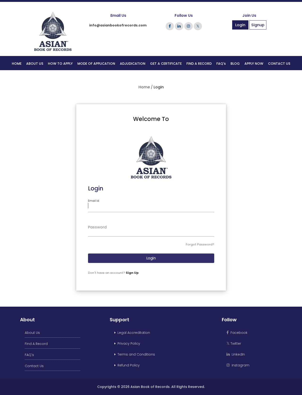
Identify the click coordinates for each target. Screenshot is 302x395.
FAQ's (221, 63)
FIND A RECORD (199, 63)
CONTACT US (279, 63)
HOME (16, 63)
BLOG (235, 63)
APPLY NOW (253, 63)
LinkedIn (237, 354)
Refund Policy (128, 365)
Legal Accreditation (133, 332)
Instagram (239, 365)
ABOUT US (34, 63)
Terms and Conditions (135, 354)
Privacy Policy (128, 343)
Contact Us (34, 366)
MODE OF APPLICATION (96, 63)
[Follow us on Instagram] (188, 26)
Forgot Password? (200, 244)
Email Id (93, 201)
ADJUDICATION (132, 63)
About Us (32, 332)
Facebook (238, 332)
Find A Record (36, 343)
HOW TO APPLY (60, 63)
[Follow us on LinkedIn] (179, 26)
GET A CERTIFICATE (166, 63)
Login (240, 25)
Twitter (233, 343)
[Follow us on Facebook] (170, 26)
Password (97, 227)
